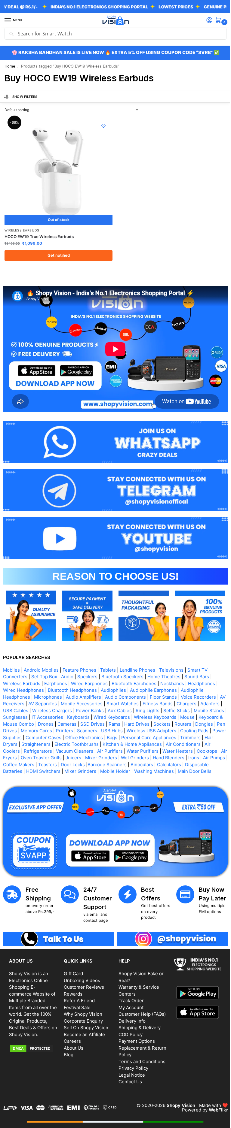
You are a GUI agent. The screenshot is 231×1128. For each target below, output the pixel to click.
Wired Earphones (89, 675)
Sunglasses (49, 709)
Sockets (205, 715)
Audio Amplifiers (83, 688)
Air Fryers (58, 749)
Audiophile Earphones (153, 682)
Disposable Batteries (53, 763)
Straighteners (97, 736)
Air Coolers (57, 742)
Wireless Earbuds (22, 228)
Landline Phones (137, 661)
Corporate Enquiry (82, 1017)
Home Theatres (163, 668)
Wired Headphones (23, 682)
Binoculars (205, 756)
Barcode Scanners (170, 756)
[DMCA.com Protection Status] (33, 1051)
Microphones (48, 688)
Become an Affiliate (83, 1031)
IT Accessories (81, 709)
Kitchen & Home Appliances (193, 736)
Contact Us (128, 1078)
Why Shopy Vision (82, 1011)
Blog (67, 1051)
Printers (116, 722)
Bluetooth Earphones (134, 675)
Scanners (139, 722)
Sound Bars (196, 668)
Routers (11, 722)
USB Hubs (164, 722)
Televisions (171, 661)
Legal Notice (129, 1071)
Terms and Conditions (139, 1058)
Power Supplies (75, 729)
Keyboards (112, 709)
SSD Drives (136, 715)
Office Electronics (154, 729)
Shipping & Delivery (137, 1024)
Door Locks (137, 756)
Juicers (126, 749)
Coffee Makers (82, 756)
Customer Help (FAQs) (140, 1011)
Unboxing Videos (81, 977)
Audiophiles (113, 682)
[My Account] (204, 21)
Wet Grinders (187, 749)
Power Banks (113, 702)
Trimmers (40, 736)
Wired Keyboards (146, 709)
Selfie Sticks (199, 702)
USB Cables (38, 702)
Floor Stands (163, 688)
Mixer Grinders (153, 749)
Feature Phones (79, 661)
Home (10, 66)
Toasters (111, 756)
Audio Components (125, 688)
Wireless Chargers (75, 702)
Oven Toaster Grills (93, 749)
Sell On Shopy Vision (85, 1024)
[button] (215, 20)
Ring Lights (171, 702)
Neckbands (172, 675)
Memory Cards (88, 722)
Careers (71, 1038)
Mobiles (11, 661)
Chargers (193, 695)
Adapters (12, 702)
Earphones (55, 675)
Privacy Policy (131, 1065)
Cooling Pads (40, 729)
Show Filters (25, 97)
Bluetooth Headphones (72, 682)
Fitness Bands (164, 695)
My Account (128, 1004)
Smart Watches (129, 695)
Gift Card (72, 970)
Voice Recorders (198, 688)
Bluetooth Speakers (122, 668)
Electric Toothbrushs (138, 736)
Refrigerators (86, 742)
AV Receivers (17, 695)
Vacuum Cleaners (123, 742)
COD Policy (128, 1031)
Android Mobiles (41, 661)
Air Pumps (52, 756)
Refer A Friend (78, 997)
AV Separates (49, 695)
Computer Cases (114, 729)
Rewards (72, 990)
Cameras (110, 715)
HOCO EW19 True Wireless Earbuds (39, 234)
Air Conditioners (23, 742)
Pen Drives (57, 722)
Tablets (108, 661)
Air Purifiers (158, 742)
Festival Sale (76, 1004)
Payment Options (134, 1038)
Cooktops (34, 749)
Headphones (201, 675)
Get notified (57, 252)
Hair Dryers (67, 736)
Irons (31, 756)
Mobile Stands (18, 709)
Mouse (10, 715)
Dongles (33, 722)
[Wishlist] (101, 126)
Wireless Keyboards (189, 709)
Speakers (87, 668)
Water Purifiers (191, 742)
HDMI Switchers (96, 763)
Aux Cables (143, 702)
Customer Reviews (83, 984)
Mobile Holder (168, 763)
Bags (182, 729)
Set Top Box (44, 668)
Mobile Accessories (88, 695)
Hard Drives (180, 715)
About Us (72, 1044)
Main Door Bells (44, 769)
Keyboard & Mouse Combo (49, 715)
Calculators (15, 763)
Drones (89, 715)
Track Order (129, 997)
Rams (158, 715)
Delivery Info (129, 1017)
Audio (67, 668)
